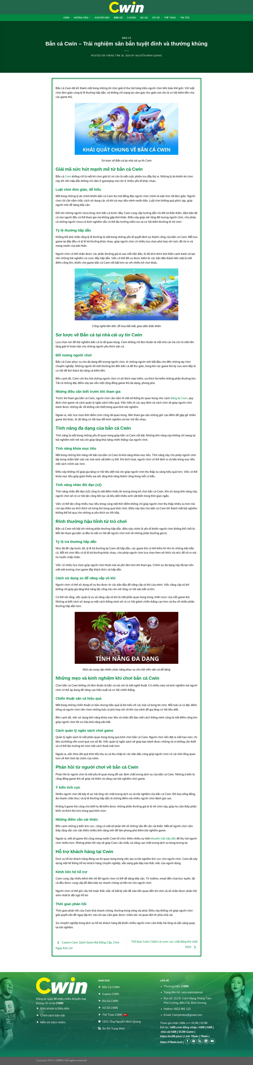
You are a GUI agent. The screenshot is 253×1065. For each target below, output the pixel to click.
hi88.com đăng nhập (183, 1027)
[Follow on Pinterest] (194, 1041)
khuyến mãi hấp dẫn (163, 838)
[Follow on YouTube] (212, 1041)
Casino (131, 17)
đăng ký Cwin (179, 398)
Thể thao (170, 17)
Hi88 (202, 1027)
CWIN (66, 17)
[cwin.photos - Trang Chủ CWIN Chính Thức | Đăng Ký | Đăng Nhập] (126, 7)
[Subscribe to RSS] (200, 1041)
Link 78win (191, 1036)
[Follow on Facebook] (187, 1041)
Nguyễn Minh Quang (148, 55)
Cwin (68, 176)
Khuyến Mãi (102, 17)
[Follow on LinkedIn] (206, 1041)
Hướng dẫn (81, 17)
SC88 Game (186, 1031)
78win (204, 1036)
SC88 (194, 1023)
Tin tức (185, 17)
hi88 (209, 1027)
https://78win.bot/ (171, 1042)
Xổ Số (156, 17)
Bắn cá (118, 17)
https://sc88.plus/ (171, 1036)
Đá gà (144, 17)
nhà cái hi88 (168, 1031)
